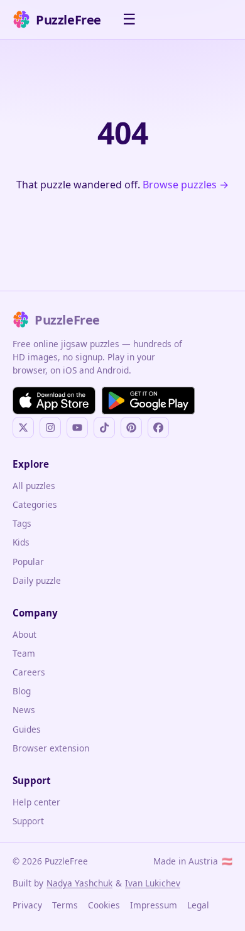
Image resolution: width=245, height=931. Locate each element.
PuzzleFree (68, 19)
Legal (198, 905)
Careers (29, 672)
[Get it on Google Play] (148, 400)
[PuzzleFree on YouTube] (77, 427)
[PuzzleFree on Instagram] (50, 427)
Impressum (153, 905)
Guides (27, 729)
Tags (22, 523)
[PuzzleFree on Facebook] (158, 427)
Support (28, 821)
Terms (65, 905)
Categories (35, 504)
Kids (21, 542)
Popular (28, 562)
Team (24, 653)
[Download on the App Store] (54, 400)
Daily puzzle (37, 580)
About (24, 634)
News (24, 710)
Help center (36, 802)
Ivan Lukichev (152, 883)
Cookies (104, 905)
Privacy (27, 905)
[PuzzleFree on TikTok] (104, 427)
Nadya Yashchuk (79, 883)
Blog (22, 691)
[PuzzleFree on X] (23, 427)
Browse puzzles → (186, 184)
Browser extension (51, 748)
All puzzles (34, 486)
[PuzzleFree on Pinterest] (131, 427)
